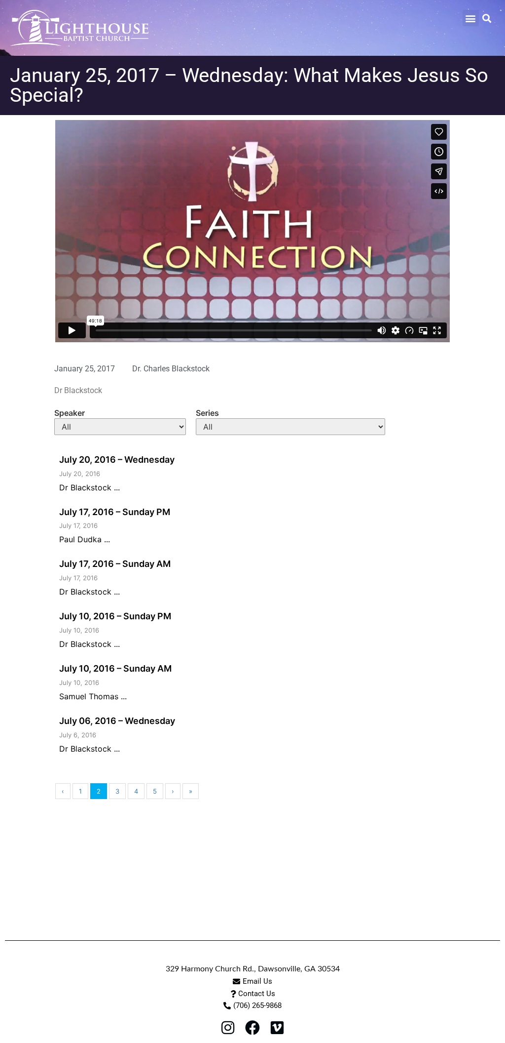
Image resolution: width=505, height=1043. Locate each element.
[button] (471, 18)
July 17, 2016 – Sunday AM (115, 564)
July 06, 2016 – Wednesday (117, 721)
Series (207, 413)
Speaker (69, 413)
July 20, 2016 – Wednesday (117, 459)
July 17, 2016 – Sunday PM (114, 512)
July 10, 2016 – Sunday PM (115, 616)
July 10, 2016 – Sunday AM (115, 668)
